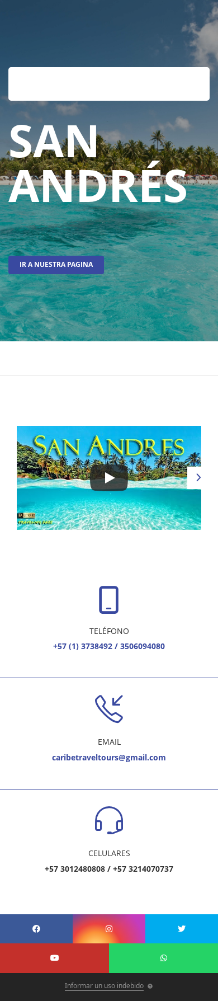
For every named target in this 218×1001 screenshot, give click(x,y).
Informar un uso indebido (104, 985)
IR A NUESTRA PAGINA (56, 264)
